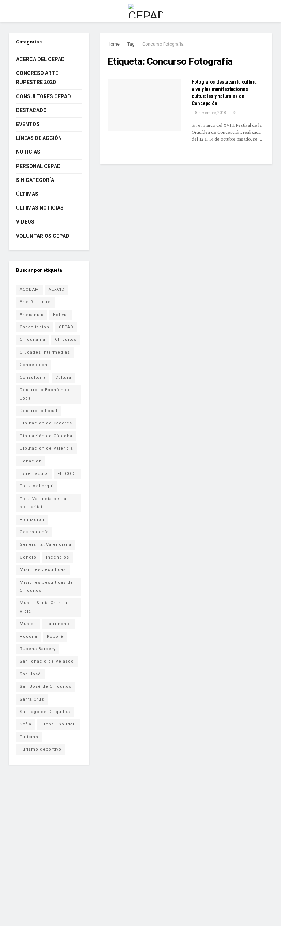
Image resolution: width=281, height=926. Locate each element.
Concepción (34, 364)
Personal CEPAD (38, 166)
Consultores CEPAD (43, 96)
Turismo (29, 737)
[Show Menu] (12, 11)
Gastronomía (34, 532)
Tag (131, 44)
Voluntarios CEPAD (43, 236)
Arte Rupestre (35, 302)
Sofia (25, 724)
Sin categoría (35, 180)
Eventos (28, 124)
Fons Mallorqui (37, 486)
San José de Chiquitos (45, 686)
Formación (32, 519)
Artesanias (32, 314)
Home (114, 44)
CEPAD (66, 327)
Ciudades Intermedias (45, 352)
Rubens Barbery (38, 649)
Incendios (57, 557)
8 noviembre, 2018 (210, 113)
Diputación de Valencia (46, 448)
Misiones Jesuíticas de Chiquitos (46, 586)
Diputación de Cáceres (46, 423)
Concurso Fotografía (163, 44)
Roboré (55, 636)
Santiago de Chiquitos (45, 711)
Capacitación (34, 327)
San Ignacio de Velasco (47, 661)
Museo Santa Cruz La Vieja (43, 607)
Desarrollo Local (38, 410)
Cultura (63, 377)
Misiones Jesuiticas (43, 569)
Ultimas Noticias (40, 208)
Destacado (31, 110)
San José (30, 674)
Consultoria (33, 377)
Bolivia (60, 314)
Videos (25, 222)
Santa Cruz (32, 699)
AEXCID (57, 289)
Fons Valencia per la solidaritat (43, 502)
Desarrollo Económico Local (45, 394)
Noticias (28, 152)
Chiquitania (32, 339)
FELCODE (67, 473)
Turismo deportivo (40, 749)
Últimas (27, 194)
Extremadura (34, 473)
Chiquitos (65, 339)
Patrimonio (58, 623)
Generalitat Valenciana (45, 544)
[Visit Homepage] (145, 11)
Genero (28, 557)
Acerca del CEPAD (40, 59)
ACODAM (29, 289)
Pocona (28, 636)
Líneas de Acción (39, 138)
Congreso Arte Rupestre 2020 (37, 77)
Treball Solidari (58, 724)
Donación (31, 461)
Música (28, 623)
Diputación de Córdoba (46, 436)
